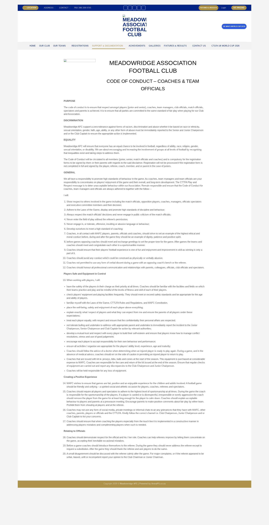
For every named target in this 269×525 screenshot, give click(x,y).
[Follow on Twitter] (139, 8)
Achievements (137, 46)
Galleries (154, 46)
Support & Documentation (107, 46)
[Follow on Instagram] (130, 8)
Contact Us (199, 46)
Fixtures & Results (208, 8)
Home (33, 46)
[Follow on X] (134, 8)
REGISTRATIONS (80, 46)
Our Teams (59, 46)
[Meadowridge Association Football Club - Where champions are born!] (134, 26)
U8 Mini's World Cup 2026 (234, 26)
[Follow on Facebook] (125, 8)
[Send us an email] (144, 8)
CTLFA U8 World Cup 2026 (225, 46)
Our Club (44, 46)
